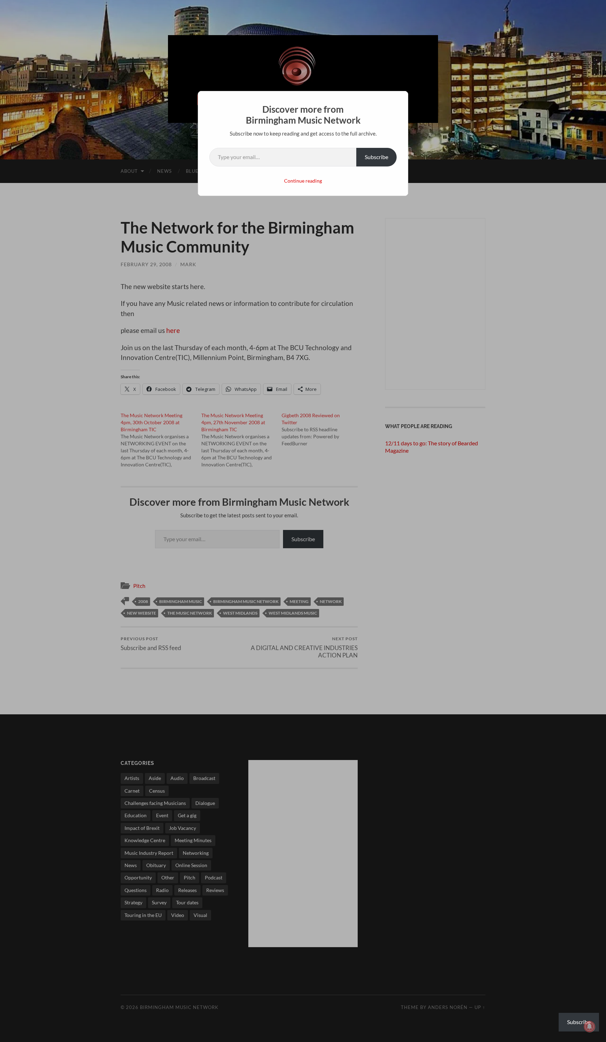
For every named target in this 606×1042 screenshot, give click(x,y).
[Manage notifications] (589, 1026)
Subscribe (376, 156)
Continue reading (303, 181)
